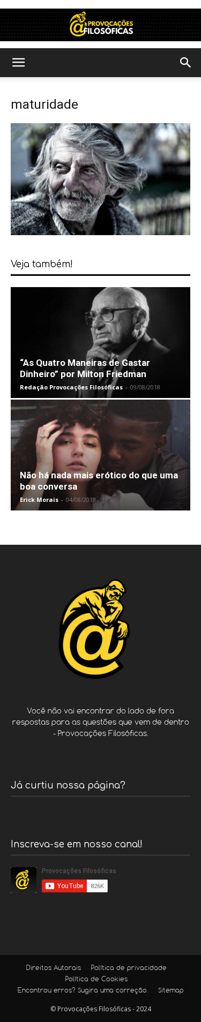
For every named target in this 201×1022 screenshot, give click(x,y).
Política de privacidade (129, 968)
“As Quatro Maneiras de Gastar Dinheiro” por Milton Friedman (85, 368)
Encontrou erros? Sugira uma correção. (83, 991)
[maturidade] (100, 232)
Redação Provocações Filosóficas (71, 387)
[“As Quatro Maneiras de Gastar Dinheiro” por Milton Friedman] (100, 342)
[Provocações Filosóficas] (100, 25)
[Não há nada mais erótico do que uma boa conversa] (100, 455)
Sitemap (171, 991)
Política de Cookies (96, 979)
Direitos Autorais (53, 968)
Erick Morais (39, 499)
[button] (18, 62)
